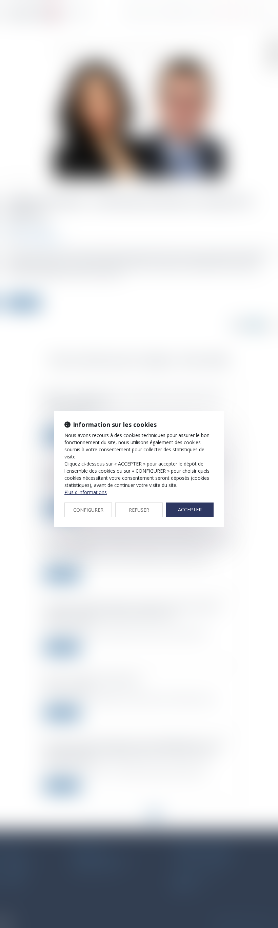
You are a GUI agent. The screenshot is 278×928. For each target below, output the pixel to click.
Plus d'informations (85, 492)
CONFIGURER (88, 510)
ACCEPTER (190, 509)
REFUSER (139, 510)
